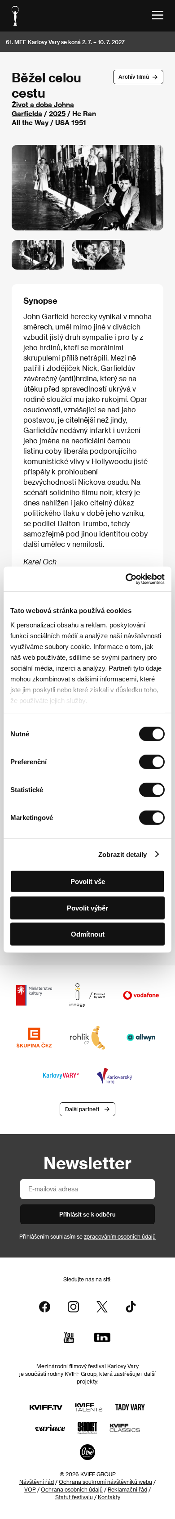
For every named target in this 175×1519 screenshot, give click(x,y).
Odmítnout (88, 934)
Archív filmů (133, 76)
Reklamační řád (127, 1489)
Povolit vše (87, 881)
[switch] (152, 762)
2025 (57, 113)
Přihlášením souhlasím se (87, 1236)
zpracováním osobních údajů (120, 1236)
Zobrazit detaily (122, 854)
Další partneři (82, 1109)
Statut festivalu (74, 1497)
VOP (30, 1489)
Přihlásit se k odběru (87, 1214)
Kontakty (109, 1497)
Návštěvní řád (36, 1481)
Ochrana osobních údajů (72, 1489)
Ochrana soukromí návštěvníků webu (105, 1481)
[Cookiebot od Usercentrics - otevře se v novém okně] (126, 579)
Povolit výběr (87, 907)
